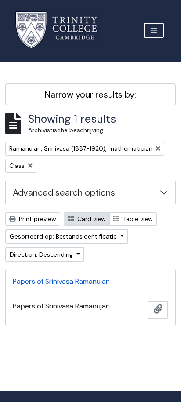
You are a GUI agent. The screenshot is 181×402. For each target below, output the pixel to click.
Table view (137, 219)
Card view (91, 219)
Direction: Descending (42, 254)
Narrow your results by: (90, 94)
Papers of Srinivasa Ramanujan (61, 281)
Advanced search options (64, 192)
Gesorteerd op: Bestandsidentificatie (64, 236)
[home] (61, 30)
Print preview (36, 219)
